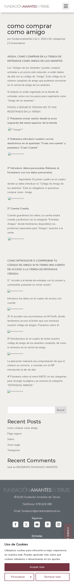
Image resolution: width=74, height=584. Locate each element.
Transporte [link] (13, 450)
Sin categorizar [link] (56, 39)
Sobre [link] (10, 439)
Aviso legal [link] (13, 445)
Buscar (61, 410)
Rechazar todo (52, 577)
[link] (27, 7)
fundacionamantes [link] (22, 39)
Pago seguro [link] (14, 433)
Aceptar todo (37, 567)
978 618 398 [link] (44, 504)
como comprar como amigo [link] (22, 428)
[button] (15, 524)
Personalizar (18, 577)
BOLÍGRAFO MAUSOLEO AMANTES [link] (37, 467)
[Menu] (66, 6)
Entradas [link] (37, 536)
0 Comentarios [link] (17, 43)
